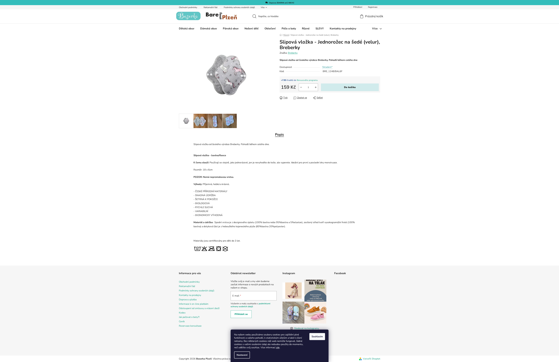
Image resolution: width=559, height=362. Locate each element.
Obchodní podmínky (188, 7)
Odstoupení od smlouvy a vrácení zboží (199, 308)
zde (278, 347)
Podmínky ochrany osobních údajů (239, 7)
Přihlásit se (241, 314)
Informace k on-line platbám (193, 304)
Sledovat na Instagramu (306, 328)
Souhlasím (317, 336)
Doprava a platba (188, 299)
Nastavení (242, 355)
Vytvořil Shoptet (371, 358)
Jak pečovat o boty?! (189, 317)
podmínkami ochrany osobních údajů (250, 305)
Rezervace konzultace (190, 325)
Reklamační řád (210, 7)
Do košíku (350, 87)
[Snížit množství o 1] (301, 87)
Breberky (293, 53)
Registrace (372, 7)
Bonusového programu (307, 80)
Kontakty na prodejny (190, 295)
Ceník (182, 321)
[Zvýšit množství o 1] (315, 87)
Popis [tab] (279, 134)
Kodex (182, 312)
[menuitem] (186, 28)
